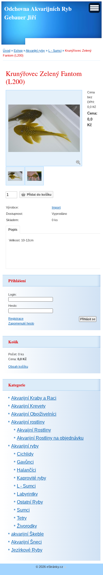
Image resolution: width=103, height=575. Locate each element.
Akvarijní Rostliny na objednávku (50, 438)
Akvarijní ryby (35, 50)
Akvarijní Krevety (28, 406)
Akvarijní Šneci (26, 542)
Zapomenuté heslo (21, 323)
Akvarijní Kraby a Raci (33, 398)
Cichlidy (25, 454)
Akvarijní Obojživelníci (33, 414)
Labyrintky (27, 494)
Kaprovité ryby (31, 478)
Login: (12, 294)
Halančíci (26, 470)
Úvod (6, 50)
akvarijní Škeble (27, 534)
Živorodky (27, 526)
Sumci (23, 510)
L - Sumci (55, 50)
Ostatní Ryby (30, 502)
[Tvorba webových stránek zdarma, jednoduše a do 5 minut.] (65, 567)
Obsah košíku (18, 366)
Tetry (22, 518)
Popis (12, 230)
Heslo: (12, 305)
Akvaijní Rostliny (34, 430)
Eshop (18, 50)
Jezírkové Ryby (26, 550)
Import (56, 207)
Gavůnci (25, 462)
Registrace (15, 318)
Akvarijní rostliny (28, 422)
